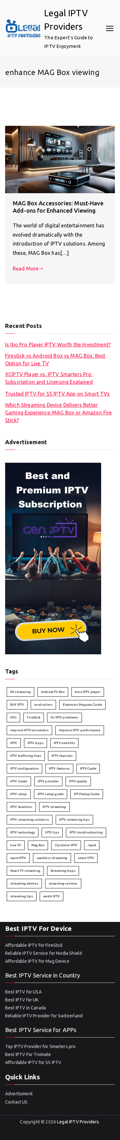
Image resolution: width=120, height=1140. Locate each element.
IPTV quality (78, 781)
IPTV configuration (24, 768)
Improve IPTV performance (79, 730)
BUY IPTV (17, 704)
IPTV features (59, 768)
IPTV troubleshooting (86, 832)
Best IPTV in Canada (25, 1007)
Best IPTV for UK (22, 999)
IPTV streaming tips (74, 819)
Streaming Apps (63, 870)
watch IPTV (51, 896)
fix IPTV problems (64, 717)
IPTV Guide (19, 781)
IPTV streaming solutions (29, 819)
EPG (13, 717)
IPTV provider (48, 781)
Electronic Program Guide (82, 704)
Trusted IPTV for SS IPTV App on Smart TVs (57, 394)
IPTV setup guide (50, 794)
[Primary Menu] (110, 28)
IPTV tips (52, 832)
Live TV (15, 845)
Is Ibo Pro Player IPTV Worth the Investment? (58, 344)
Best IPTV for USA (23, 991)
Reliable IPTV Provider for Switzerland (44, 1015)
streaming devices (24, 883)
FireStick (33, 717)
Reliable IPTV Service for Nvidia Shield (43, 953)
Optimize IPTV (66, 845)
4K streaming (20, 692)
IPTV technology (22, 832)
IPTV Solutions (21, 807)
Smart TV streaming (25, 870)
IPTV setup (18, 794)
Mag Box (37, 845)
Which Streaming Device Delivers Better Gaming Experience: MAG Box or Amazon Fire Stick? (58, 412)
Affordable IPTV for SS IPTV (33, 1062)
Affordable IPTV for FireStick (34, 945)
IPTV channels (62, 755)
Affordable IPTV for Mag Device (37, 961)
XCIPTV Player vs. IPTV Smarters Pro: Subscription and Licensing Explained (49, 378)
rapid (92, 845)
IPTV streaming (54, 807)
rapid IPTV (18, 858)
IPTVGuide (88, 768)
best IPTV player (87, 692)
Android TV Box (53, 692)
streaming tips (21, 896)
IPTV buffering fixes (25, 755)
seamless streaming (52, 858)
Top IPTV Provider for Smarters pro (40, 1046)
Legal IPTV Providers (78, 1121)
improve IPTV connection (29, 730)
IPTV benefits (64, 743)
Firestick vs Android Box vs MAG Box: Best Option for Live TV (55, 359)
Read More (25, 268)
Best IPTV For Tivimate (28, 1054)
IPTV (13, 743)
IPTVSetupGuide (87, 794)
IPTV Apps (36, 743)
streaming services (63, 883)
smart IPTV (86, 858)
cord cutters (43, 704)
